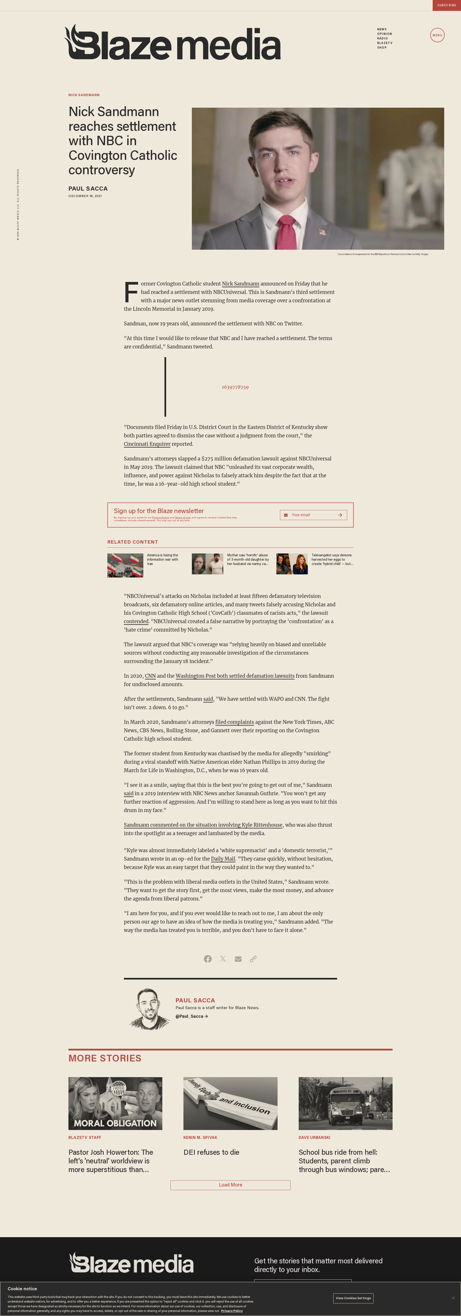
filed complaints (234, 722)
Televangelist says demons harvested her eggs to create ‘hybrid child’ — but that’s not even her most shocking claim (332, 560)
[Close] (453, 1298)
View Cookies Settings (353, 1298)
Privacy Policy (160, 518)
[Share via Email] (238, 959)
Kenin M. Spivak (200, 1138)
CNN (150, 676)
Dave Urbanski (315, 1138)
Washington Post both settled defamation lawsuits (235, 676)
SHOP (382, 47)
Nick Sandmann (240, 284)
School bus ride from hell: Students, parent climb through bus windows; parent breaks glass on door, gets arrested (345, 1162)
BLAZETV (385, 43)
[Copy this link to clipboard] (253, 959)
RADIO (382, 38)
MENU (437, 35)
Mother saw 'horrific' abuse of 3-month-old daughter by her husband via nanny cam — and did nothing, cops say (248, 560)
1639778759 (235, 387)
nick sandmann (84, 95)
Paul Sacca (88, 189)
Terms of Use (182, 518)
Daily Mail (223, 859)
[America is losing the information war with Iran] (125, 564)
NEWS (382, 29)
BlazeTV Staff (84, 1138)
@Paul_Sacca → (192, 1017)
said (208, 699)
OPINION (384, 34)
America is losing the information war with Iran (162, 560)
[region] (230, 1299)
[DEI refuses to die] (230, 1102)
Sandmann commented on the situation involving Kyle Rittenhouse (203, 825)
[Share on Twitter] (223, 959)
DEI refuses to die (211, 1153)
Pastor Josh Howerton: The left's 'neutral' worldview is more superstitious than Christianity (110, 1162)
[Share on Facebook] (208, 959)
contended (136, 621)
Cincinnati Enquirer (147, 444)
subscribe (446, 5)
